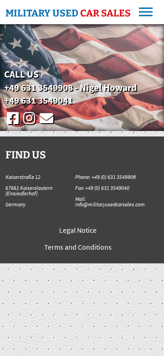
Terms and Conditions (78, 246)
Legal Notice (78, 230)
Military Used (68, 13)
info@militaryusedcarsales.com (110, 204)
